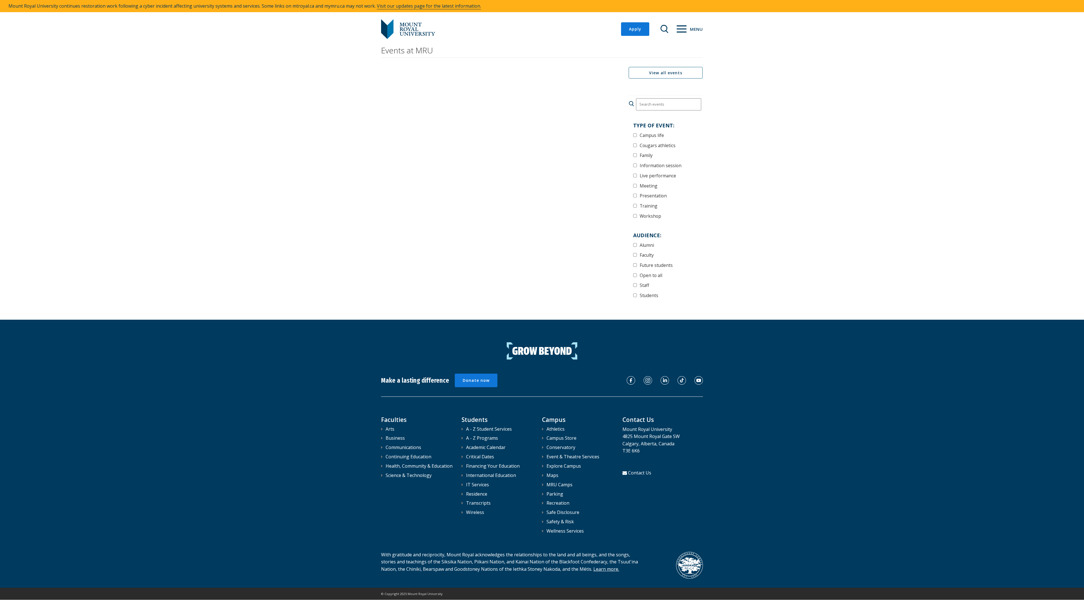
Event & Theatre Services (573, 457)
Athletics (556, 429)
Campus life (652, 135)
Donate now (476, 380)
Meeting (648, 186)
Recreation (558, 503)
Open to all (651, 275)
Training (648, 206)
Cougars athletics (658, 145)
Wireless (475, 512)
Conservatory (561, 447)
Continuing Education (408, 457)
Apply (635, 29)
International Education (491, 475)
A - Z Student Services (489, 429)
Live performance (658, 175)
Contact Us (639, 473)
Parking (555, 494)
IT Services (477, 485)
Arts (390, 429)
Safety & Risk (560, 521)
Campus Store (561, 438)
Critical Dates (480, 457)
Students (649, 295)
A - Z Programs (482, 438)
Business (395, 438)
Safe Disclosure (563, 512)
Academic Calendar (486, 447)
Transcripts (478, 503)
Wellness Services (565, 531)
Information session (660, 165)
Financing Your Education (493, 466)
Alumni (647, 245)
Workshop (650, 216)
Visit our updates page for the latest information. (429, 6)
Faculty (647, 255)
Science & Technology (409, 475)
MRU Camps (559, 485)
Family (646, 155)
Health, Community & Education (419, 466)
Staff (644, 285)
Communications (403, 447)
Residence (476, 494)
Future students (656, 265)
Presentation (653, 196)
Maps (552, 475)
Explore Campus (564, 466)
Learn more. (606, 569)
